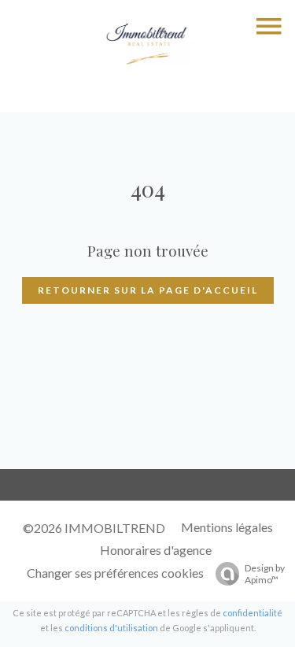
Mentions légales (227, 526)
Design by (265, 574)
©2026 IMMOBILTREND (94, 527)
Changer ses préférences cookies (115, 572)
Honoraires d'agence (156, 549)
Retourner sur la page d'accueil (148, 290)
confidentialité (252, 613)
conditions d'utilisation (111, 628)
